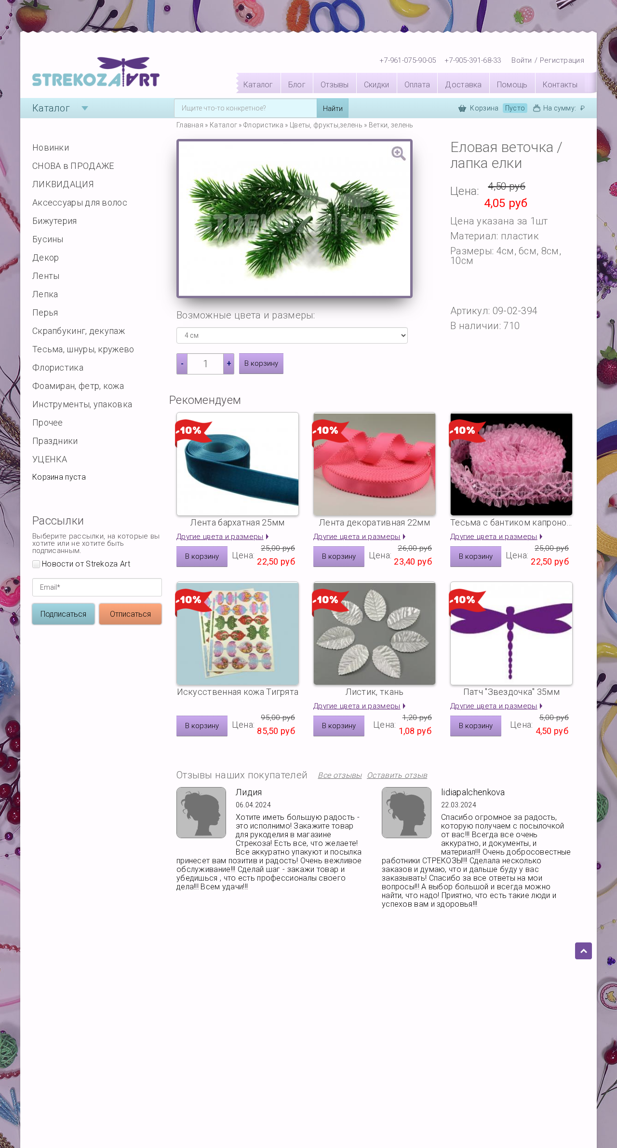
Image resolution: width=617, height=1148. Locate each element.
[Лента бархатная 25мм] (237, 464)
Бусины (48, 239)
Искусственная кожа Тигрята (238, 692)
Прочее (47, 422)
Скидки (376, 84)
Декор (45, 257)
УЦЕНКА (49, 459)
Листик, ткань (375, 692)
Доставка (463, 84)
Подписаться (63, 614)
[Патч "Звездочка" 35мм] (511, 633)
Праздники (55, 441)
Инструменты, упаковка (82, 404)
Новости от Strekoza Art (86, 564)
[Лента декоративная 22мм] (374, 464)
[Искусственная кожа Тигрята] (237, 633)
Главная (189, 125)
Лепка (45, 294)
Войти (521, 60)
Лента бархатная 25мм (237, 522)
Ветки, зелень (391, 125)
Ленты (46, 276)
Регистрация (562, 60)
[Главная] (96, 72)
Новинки (50, 147)
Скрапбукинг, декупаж (78, 331)
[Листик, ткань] (374, 633)
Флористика (57, 367)
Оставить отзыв (397, 776)
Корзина (497, 108)
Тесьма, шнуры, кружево (83, 349)
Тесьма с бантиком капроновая (511, 522)
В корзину (261, 363)
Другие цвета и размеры (220, 536)
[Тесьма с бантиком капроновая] (511, 464)
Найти (333, 108)
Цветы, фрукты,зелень (326, 125)
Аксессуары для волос (79, 202)
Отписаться (130, 614)
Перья (45, 312)
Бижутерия (54, 221)
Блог (297, 84)
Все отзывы (340, 776)
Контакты (560, 84)
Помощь (512, 84)
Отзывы (335, 84)
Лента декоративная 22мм (374, 522)
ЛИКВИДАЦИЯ (63, 184)
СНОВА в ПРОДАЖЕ (73, 166)
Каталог (258, 84)
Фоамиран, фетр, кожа (78, 386)
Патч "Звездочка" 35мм (511, 692)
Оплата (417, 84)
